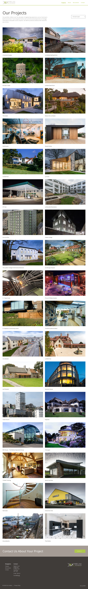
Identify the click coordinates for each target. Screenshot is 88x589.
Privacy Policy (17, 585)
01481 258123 (17, 573)
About (69, 2)
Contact (83, 2)
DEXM (84, 585)
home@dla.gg (17, 575)
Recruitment (76, 2)
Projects (64, 2)
